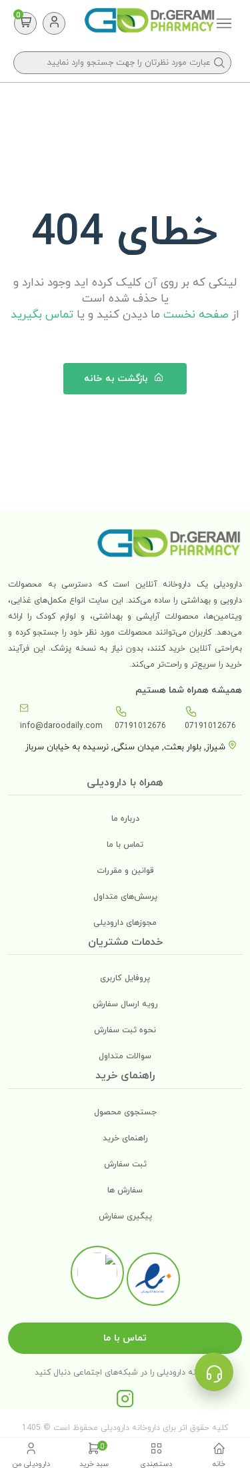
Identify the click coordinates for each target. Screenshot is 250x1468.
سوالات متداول (125, 1056)
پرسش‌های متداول (125, 897)
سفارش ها (125, 1190)
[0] (25, 23)
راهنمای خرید (125, 1138)
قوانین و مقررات (125, 871)
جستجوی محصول (125, 1112)
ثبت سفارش (125, 1164)
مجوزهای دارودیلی (125, 923)
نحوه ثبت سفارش (125, 1030)
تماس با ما (125, 845)
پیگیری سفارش (125, 1216)
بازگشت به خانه (117, 378)
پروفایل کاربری (125, 978)
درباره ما (125, 819)
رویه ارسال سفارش (125, 1004)
